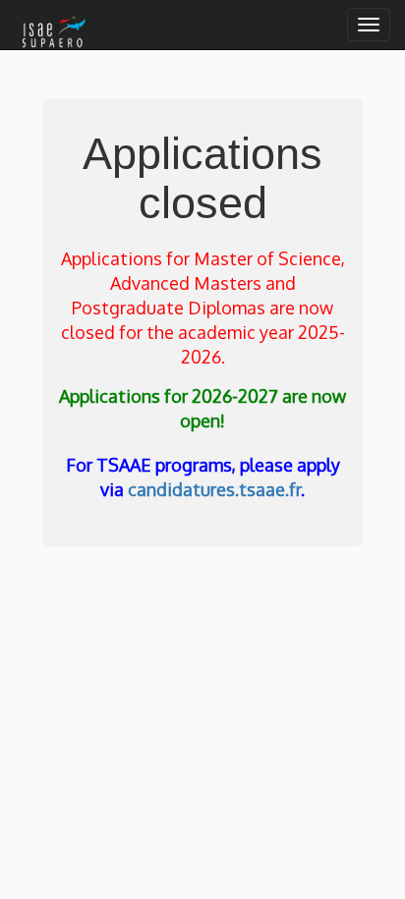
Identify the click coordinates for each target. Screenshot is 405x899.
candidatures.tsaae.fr (214, 489)
